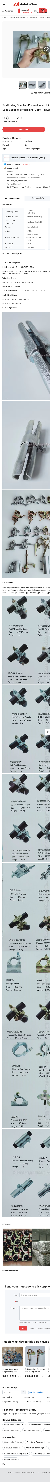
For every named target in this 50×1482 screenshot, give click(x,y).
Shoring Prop (29, 1397)
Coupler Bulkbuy (10, 1459)
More (4, 1464)
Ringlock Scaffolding (10, 1401)
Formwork (6, 1397)
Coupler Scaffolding (11, 1430)
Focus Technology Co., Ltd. (31, 1472)
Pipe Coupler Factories (12, 1448)
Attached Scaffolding (32, 1430)
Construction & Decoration (17, 18)
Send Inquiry (23, 129)
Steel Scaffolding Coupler (35, 1448)
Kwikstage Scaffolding (33, 1401)
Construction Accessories (14, 1424)
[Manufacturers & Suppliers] (25, 4)
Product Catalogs (36, 1392)
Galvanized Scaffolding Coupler (16, 1453)
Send (23, 1328)
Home (4, 18)
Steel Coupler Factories (13, 1442)
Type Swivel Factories (35, 1442)
